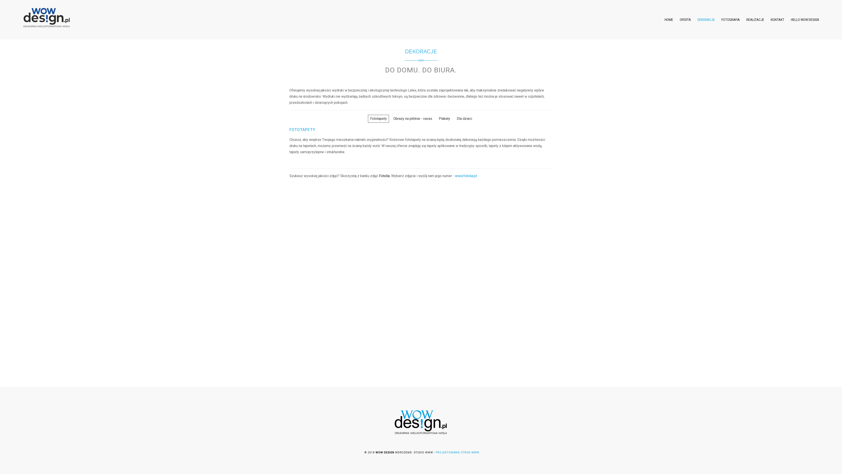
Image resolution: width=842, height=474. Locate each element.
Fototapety (378, 119)
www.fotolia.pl (466, 176)
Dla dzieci (464, 119)
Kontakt (777, 20)
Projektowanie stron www (457, 452)
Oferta (685, 20)
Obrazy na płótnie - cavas (412, 119)
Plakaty (444, 119)
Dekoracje (706, 20)
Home (669, 20)
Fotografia (730, 20)
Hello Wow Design (805, 20)
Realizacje (755, 20)
